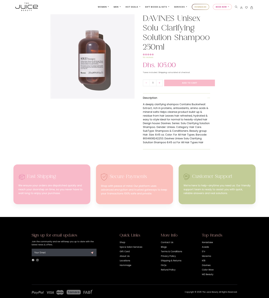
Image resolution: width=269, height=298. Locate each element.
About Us (125, 256)
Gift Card (125, 251)
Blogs (164, 247)
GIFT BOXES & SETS (156, 6)
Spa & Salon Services (131, 247)
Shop (122, 242)
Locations (125, 260)
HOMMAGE (200, 6)
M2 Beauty (207, 274)
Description (150, 98)
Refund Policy (168, 269)
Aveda (205, 247)
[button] (236, 6)
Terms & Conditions (171, 251)
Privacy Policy (168, 256)
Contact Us (167, 242)
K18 (203, 260)
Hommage (125, 265)
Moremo (206, 256)
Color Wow (208, 269)
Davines (206, 265)
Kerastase (207, 242)
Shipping (162, 72)
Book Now (221, 7)
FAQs (163, 265)
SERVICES (179, 6)
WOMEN (102, 6)
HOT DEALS (132, 6)
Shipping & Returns (171, 260)
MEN (116, 6)
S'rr (203, 251)
